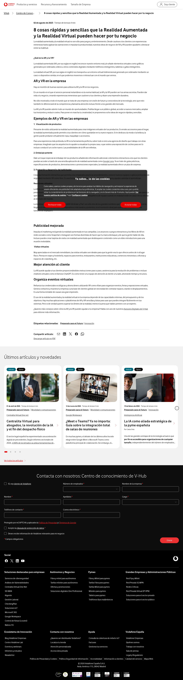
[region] (92, 190)
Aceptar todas (131, 204)
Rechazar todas (54, 204)
